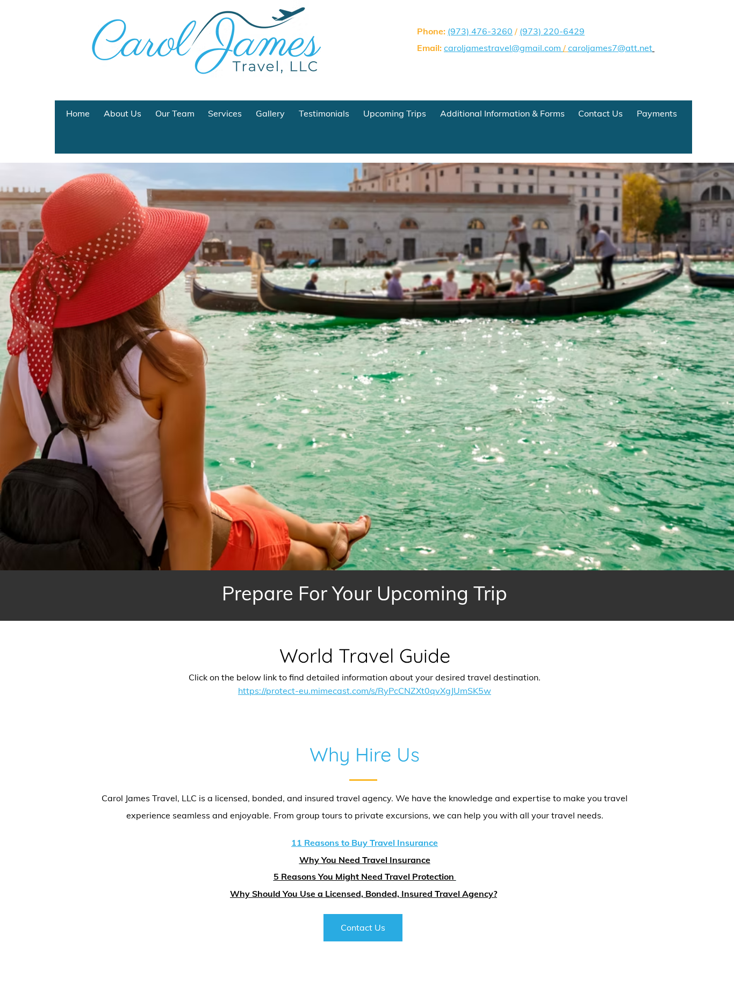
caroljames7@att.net (610, 47)
